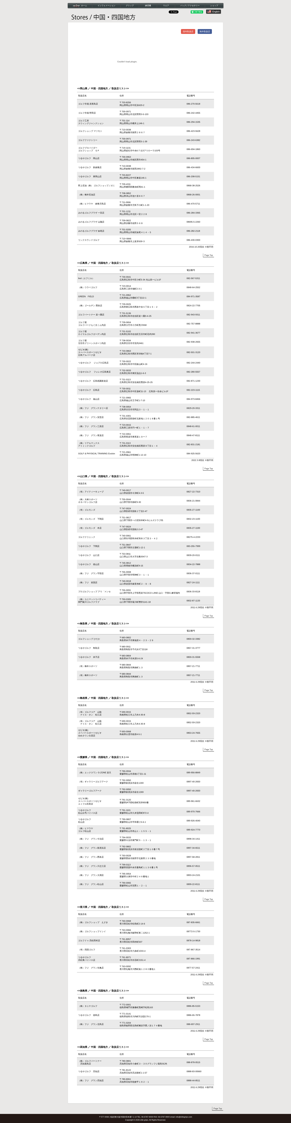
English (216, 11)
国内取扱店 (188, 31)
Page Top (208, 255)
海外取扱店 (204, 31)
